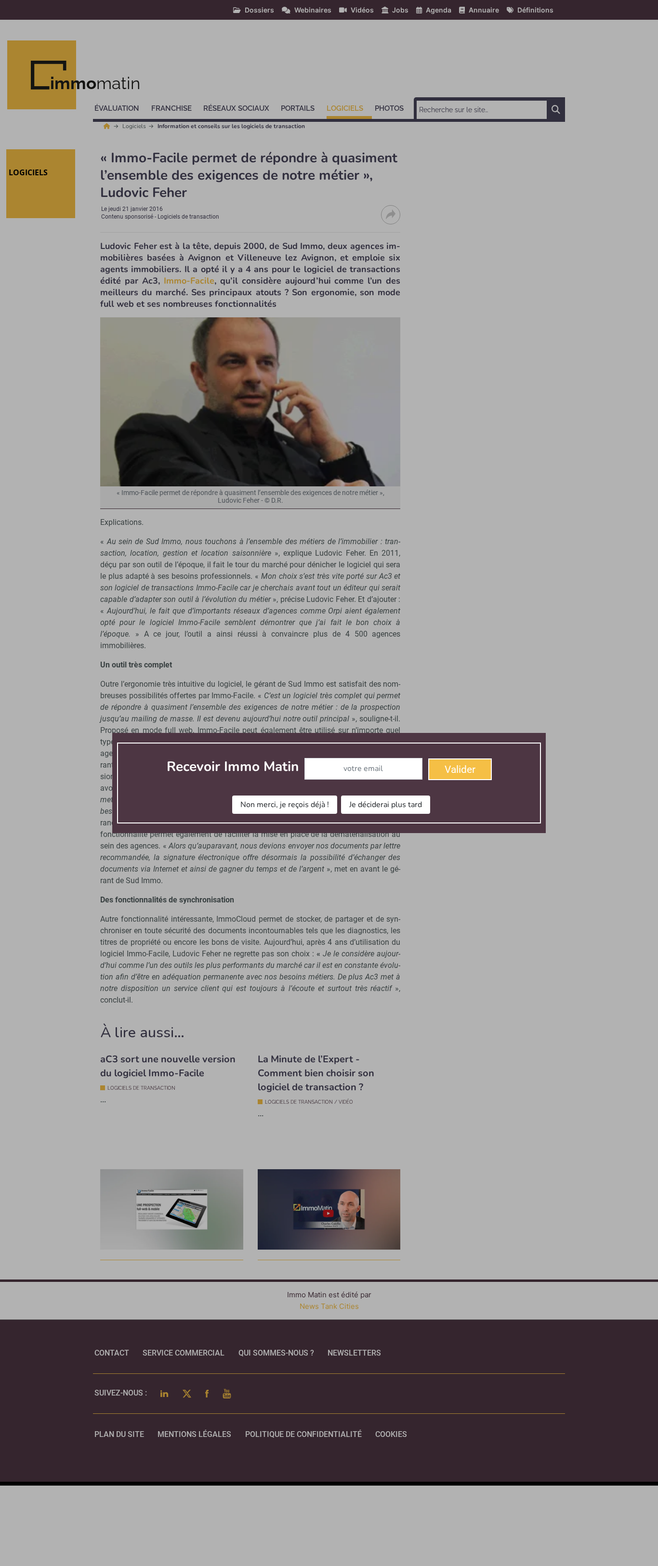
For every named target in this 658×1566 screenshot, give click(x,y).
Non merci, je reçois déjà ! (284, 804)
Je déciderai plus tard (385, 804)
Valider (460, 769)
